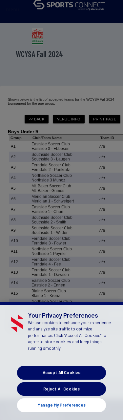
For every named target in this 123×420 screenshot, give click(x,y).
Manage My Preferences (61, 405)
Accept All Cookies (61, 372)
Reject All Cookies (61, 388)
